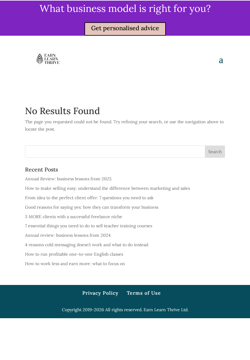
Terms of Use (144, 293)
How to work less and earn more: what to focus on (75, 263)
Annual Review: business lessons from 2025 (68, 179)
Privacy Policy (100, 293)
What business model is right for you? (125, 8)
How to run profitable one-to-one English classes (74, 254)
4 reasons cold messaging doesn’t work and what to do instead (86, 244)
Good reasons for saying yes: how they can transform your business (91, 207)
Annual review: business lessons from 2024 (68, 235)
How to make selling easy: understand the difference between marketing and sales (107, 188)
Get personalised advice (125, 28)
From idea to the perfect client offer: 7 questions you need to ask (89, 197)
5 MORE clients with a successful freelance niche (73, 216)
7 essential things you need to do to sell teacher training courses (88, 226)
